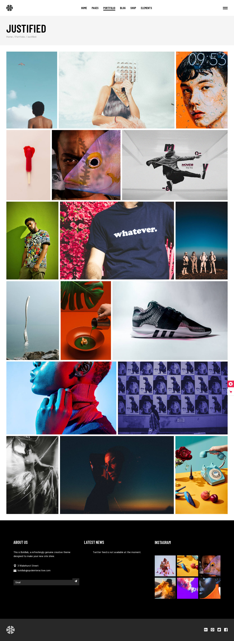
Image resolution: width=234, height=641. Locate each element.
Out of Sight (54, 399)
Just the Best (25, 242)
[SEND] (75, 581)
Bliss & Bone (163, 322)
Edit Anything (21, 166)
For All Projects (24, 91)
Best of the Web (25, 322)
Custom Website (194, 477)
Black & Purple (166, 399)
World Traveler (79, 322)
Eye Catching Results (168, 166)
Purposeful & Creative (195, 92)
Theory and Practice (110, 242)
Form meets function (110, 91)
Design (26, 87)
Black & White (25, 476)
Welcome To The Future (79, 166)
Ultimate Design (110, 476)
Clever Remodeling (194, 242)
